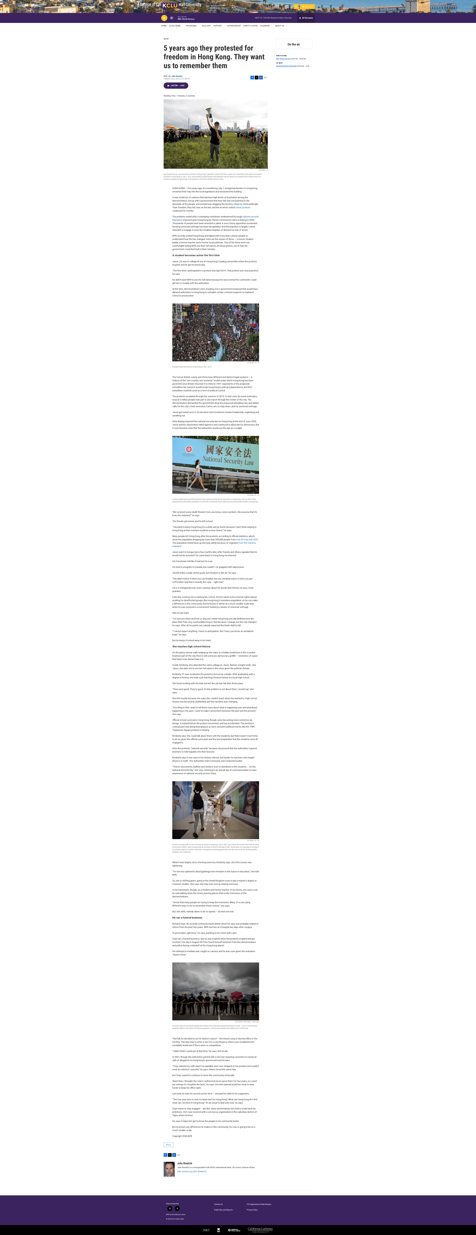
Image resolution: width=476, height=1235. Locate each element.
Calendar (265, 26)
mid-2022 (253, 539)
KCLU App (206, 26)
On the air (294, 44)
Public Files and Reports (223, 1210)
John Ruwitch (176, 76)
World (166, 39)
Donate (308, 6)
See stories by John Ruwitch (191, 1171)
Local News (175, 26)
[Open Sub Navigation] (183, 26)
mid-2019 (241, 539)
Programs (191, 26)
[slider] (175, 18)
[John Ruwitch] (169, 1169)
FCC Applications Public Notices (259, 1204)
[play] (164, 18)
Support (217, 26)
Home (164, 26)
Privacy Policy (252, 1210)
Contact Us (218, 1204)
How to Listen (250, 26)
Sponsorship (234, 26)
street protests (243, 207)
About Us (279, 26)
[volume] (172, 18)
